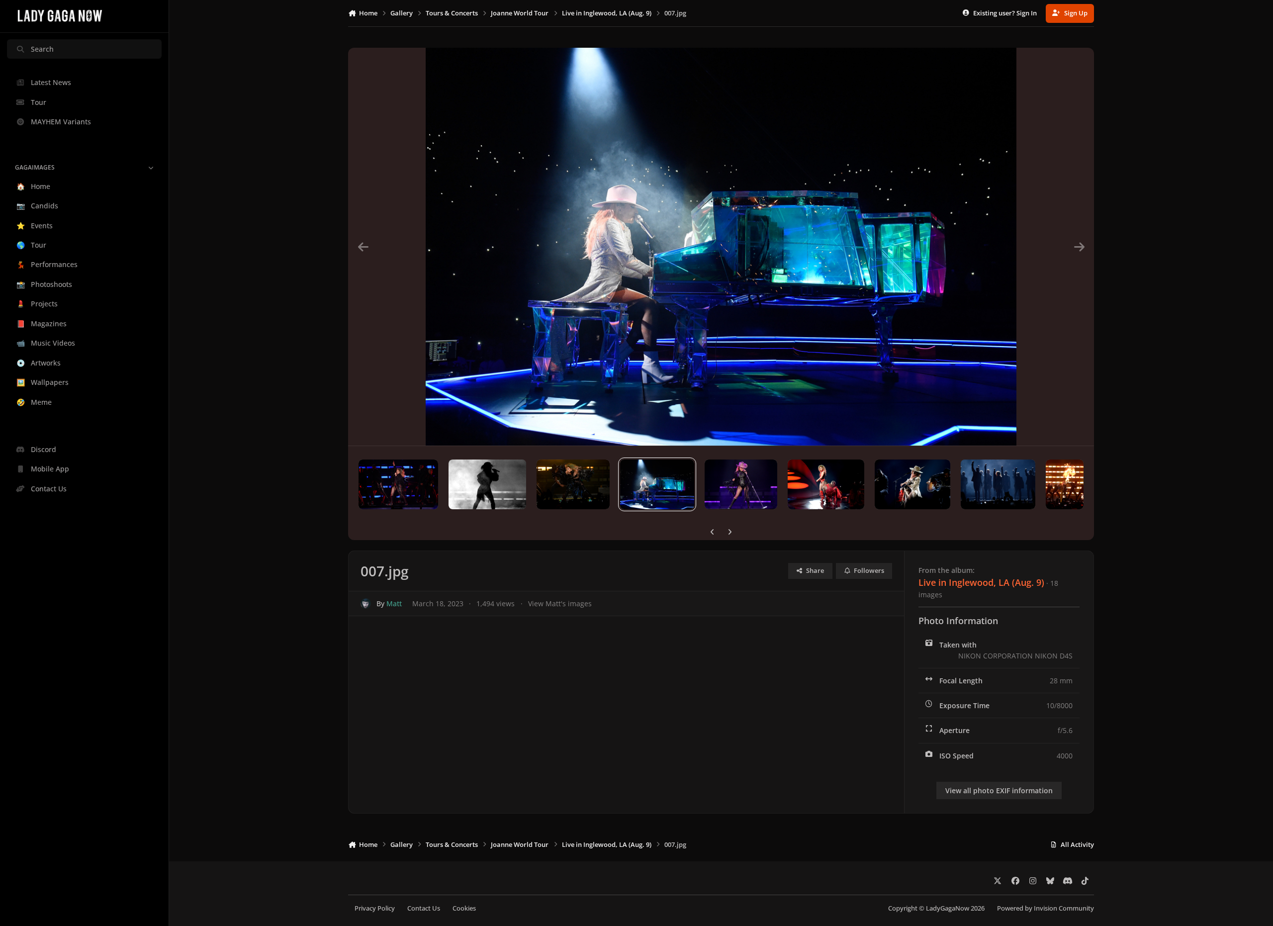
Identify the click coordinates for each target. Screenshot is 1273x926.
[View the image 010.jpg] (398, 484)
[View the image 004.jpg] (912, 484)
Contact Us (423, 908)
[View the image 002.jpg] (1065, 484)
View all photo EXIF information (999, 790)
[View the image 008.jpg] (573, 484)
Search (42, 49)
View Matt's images (560, 603)
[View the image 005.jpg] (826, 484)
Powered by (1045, 908)
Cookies (464, 908)
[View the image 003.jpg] (998, 484)
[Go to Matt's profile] (366, 603)
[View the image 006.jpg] (741, 484)
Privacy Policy (375, 908)
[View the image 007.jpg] (657, 484)
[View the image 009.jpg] (487, 484)
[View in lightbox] (721, 247)
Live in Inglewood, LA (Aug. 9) (981, 582)
